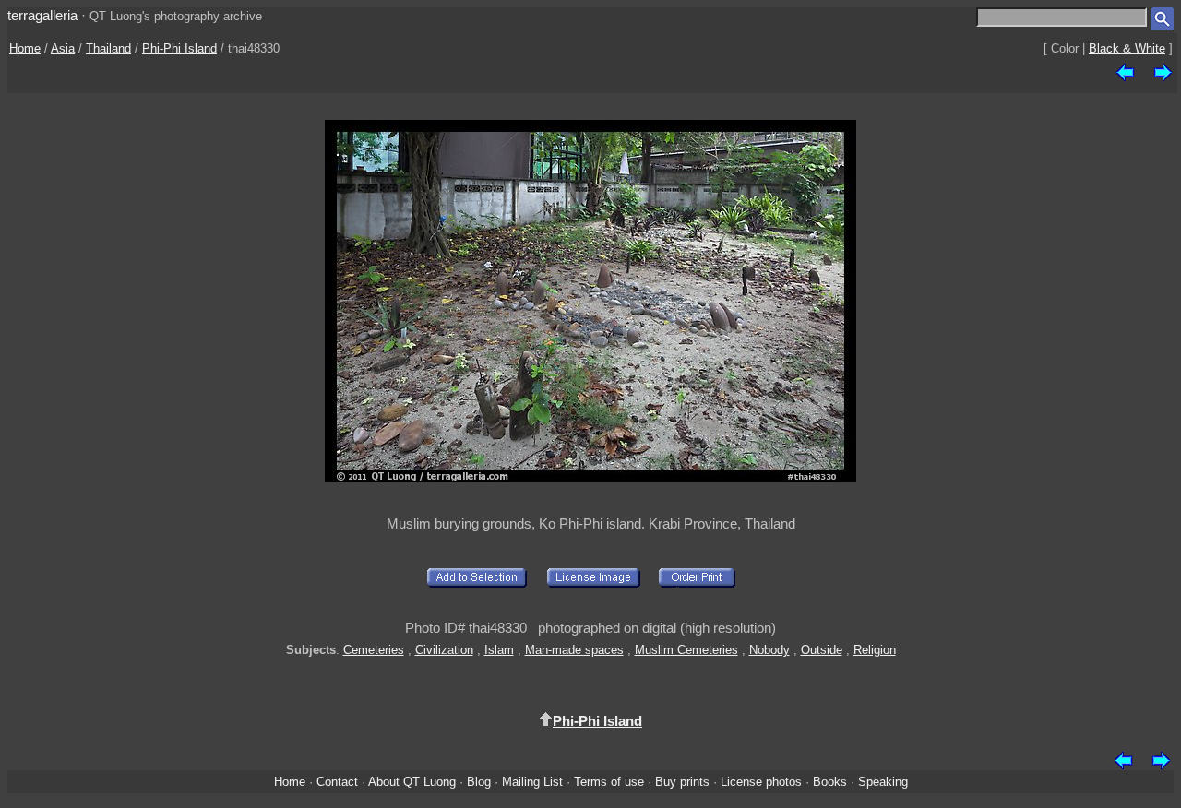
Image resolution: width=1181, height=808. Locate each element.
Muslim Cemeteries (686, 650)
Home (25, 48)
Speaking (883, 782)
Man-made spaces (574, 650)
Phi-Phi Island (179, 48)
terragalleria (42, 15)
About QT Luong (412, 782)
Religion (874, 650)
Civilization (444, 650)
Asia (63, 48)
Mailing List (532, 782)
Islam (499, 650)
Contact (337, 782)
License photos (761, 782)
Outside (821, 650)
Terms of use (609, 782)
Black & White (1127, 48)
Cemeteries (373, 650)
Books (830, 782)
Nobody (769, 650)
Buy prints (682, 782)
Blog (479, 782)
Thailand (108, 48)
